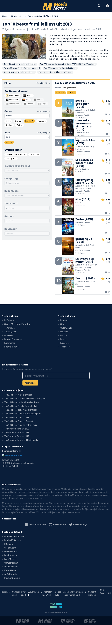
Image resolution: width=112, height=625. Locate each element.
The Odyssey (10, 331)
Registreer (5, 592)
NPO (27, 100)
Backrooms (9, 343)
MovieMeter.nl (10, 551)
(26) (108, 124)
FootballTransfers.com (14, 536)
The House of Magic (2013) (84, 181)
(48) (108, 144)
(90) (108, 104)
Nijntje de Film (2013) (85, 141)
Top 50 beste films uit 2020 (16, 429)
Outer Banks (66, 328)
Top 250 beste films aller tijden (18, 395)
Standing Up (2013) (83, 240)
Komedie (42, 121)
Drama (18, 121)
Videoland (13, 100)
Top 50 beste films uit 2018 (16, 432)
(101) (108, 163)
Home (4, 16)
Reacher (64, 331)
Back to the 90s (11, 347)
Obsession (9, 335)
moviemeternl (59, 525)
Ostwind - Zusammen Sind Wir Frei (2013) (83, 125)
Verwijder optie (43, 111)
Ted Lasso (65, 347)
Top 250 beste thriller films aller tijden (21, 402)
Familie (28, 121)
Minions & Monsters (13, 339)
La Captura (9, 320)
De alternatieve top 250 (15, 154)
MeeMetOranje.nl (12, 578)
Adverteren (33, 592)
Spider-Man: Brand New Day (17, 324)
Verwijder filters (43, 83)
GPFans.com (10, 548)
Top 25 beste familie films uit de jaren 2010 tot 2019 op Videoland (67, 64)
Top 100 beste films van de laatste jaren (22, 414)
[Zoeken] (99, 6)
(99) (108, 282)
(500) (108, 222)
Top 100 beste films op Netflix (18, 417)
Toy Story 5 (9, 328)
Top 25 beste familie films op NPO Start (55, 72)
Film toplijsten (17, 16)
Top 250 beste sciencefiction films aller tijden (25, 398)
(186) (108, 262)
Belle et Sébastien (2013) (82, 104)
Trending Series (66, 316)
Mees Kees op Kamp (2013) (84, 260)
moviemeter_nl (80, 525)
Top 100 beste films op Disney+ (18, 421)
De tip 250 (34, 154)
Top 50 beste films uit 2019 (16, 436)
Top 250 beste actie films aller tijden (20, 410)
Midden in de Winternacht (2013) (84, 163)
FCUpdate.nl (9, 544)
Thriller (19, 125)
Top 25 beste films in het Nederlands (21, 440)
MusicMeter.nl (10, 555)
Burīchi (63, 335)
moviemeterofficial (37, 525)
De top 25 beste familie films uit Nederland (22, 68)
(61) (108, 203)
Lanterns (64, 320)
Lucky (63, 339)
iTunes (29, 95)
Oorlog (9, 125)
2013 (8, 142)
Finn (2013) (83, 199)
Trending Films (10, 316)
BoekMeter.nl (10, 559)
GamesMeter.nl (11, 563)
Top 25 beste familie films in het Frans (60, 68)
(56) (108, 242)
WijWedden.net (11, 566)
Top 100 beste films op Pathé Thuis (20, 425)
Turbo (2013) (84, 219)
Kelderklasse (10, 570)
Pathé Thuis (14, 95)
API (109, 593)
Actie (8, 121)
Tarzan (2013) (85, 278)
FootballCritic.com (12, 540)
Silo (62, 324)
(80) (108, 183)
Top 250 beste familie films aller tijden (20, 64)
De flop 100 (11, 158)
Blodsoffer (65, 343)
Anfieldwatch (10, 574)
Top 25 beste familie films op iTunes (19, 72)
